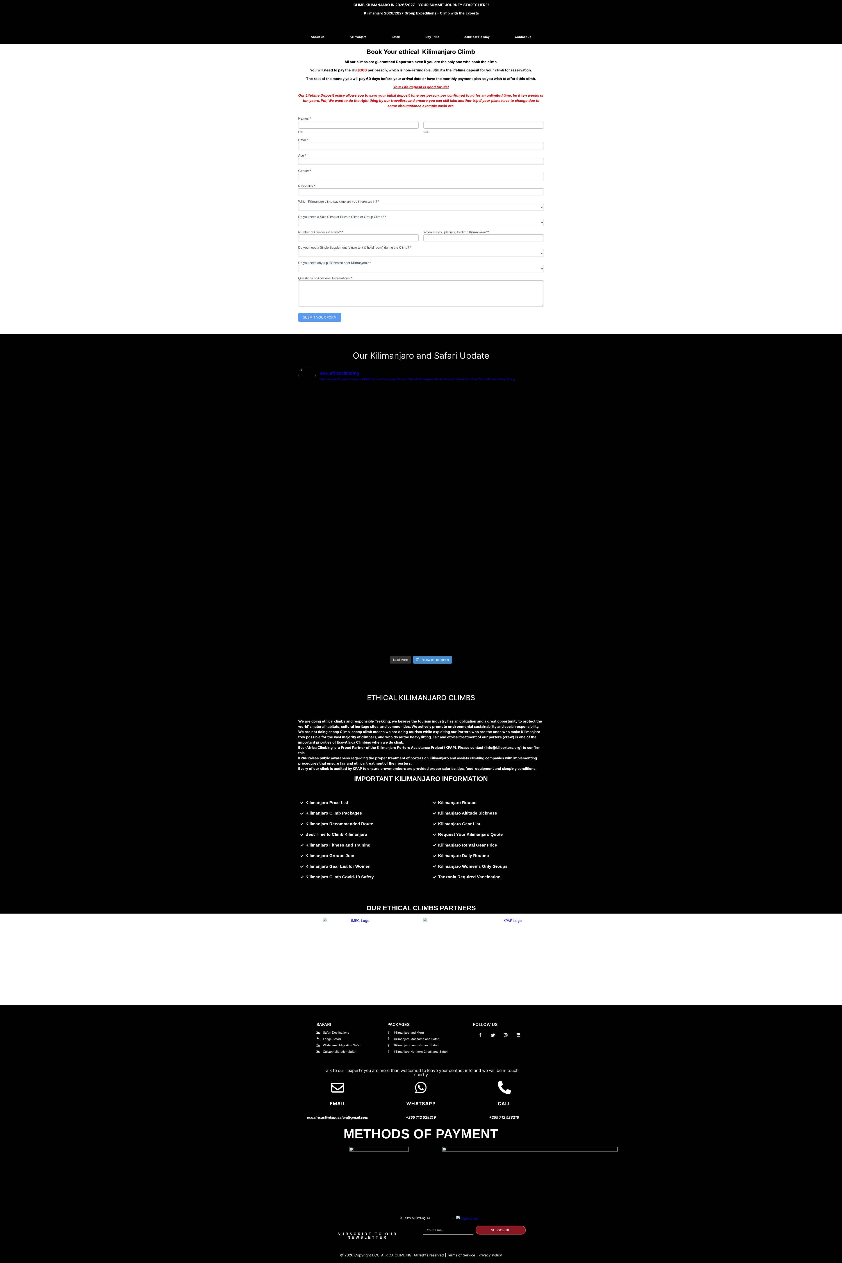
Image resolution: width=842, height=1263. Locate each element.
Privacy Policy (490, 1255)
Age (302, 155)
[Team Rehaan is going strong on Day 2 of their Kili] (329, 424)
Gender (304, 171)
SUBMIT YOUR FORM (320, 317)
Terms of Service (461, 1255)
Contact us (523, 37)
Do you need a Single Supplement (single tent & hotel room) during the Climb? (354, 247)
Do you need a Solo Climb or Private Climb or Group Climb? (342, 217)
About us (318, 37)
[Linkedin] (518, 1035)
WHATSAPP (421, 1103)
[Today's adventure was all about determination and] (451, 594)
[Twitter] (493, 1035)
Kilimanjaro (358, 37)
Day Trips (432, 37)
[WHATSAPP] (421, 1087)
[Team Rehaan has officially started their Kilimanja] (390, 418)
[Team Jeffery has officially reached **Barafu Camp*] (390, 597)
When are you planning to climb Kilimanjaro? (456, 232)
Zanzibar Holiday (477, 37)
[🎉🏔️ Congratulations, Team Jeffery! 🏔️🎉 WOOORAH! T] (513, 466)
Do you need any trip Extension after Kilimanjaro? (334, 263)
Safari (396, 37)
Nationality (306, 186)
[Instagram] (505, 1035)
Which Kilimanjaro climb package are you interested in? (338, 201)
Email (303, 140)
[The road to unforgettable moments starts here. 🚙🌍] (329, 584)
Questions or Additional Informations (325, 278)
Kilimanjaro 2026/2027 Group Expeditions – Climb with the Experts (421, 13)
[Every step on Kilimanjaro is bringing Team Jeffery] (513, 597)
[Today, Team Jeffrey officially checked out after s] (451, 442)
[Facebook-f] (480, 1035)
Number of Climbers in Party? (320, 232)
